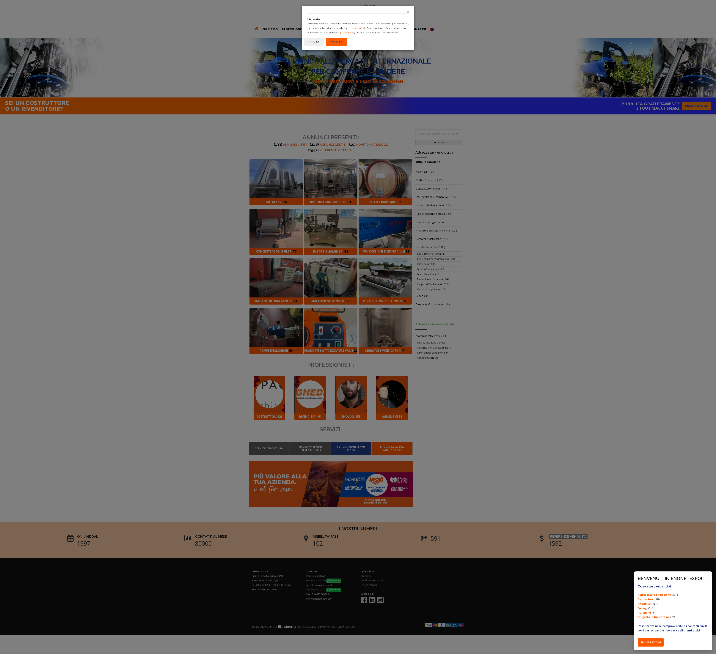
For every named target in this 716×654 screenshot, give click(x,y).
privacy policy (347, 32)
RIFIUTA (314, 41)
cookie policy (356, 28)
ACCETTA (336, 41)
